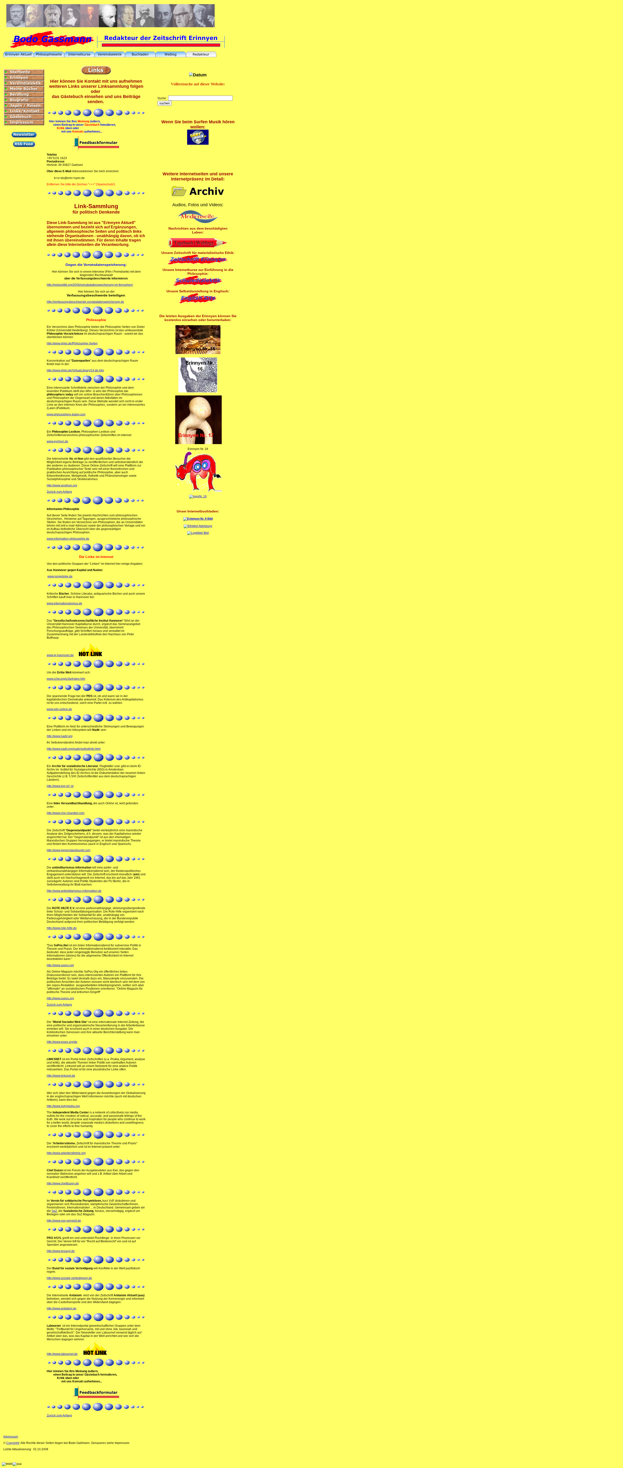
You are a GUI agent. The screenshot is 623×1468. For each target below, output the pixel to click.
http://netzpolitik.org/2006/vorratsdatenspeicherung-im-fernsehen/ (90, 284)
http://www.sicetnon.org (62, 485)
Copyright (12, 1443)
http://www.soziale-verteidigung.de (69, 1278)
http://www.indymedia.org (63, 1106)
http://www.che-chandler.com (65, 813)
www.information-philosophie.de (68, 538)
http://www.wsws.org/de (62, 1042)
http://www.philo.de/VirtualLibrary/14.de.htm (75, 370)
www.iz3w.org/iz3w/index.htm (66, 678)
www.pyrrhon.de (57, 441)
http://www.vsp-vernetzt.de (64, 1220)
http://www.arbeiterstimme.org (66, 1153)
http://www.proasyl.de (61, 1251)
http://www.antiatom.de (61, 1308)
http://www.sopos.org (60, 998)
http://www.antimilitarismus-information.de (74, 891)
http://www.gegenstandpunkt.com (68, 850)
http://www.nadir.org (60, 736)
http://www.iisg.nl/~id (60, 786)
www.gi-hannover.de (60, 655)
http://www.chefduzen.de (63, 1183)
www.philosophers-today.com (66, 414)
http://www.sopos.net (60, 965)
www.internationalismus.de (64, 603)
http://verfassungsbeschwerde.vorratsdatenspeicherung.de (85, 302)
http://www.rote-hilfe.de (62, 928)
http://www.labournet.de (62, 1354)
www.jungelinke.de (60, 576)
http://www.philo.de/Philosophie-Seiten (72, 343)
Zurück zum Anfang (59, 491)
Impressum (10, 1436)
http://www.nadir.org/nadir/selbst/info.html (74, 749)
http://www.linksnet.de (61, 1075)
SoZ (54, 1211)
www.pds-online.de (59, 709)
